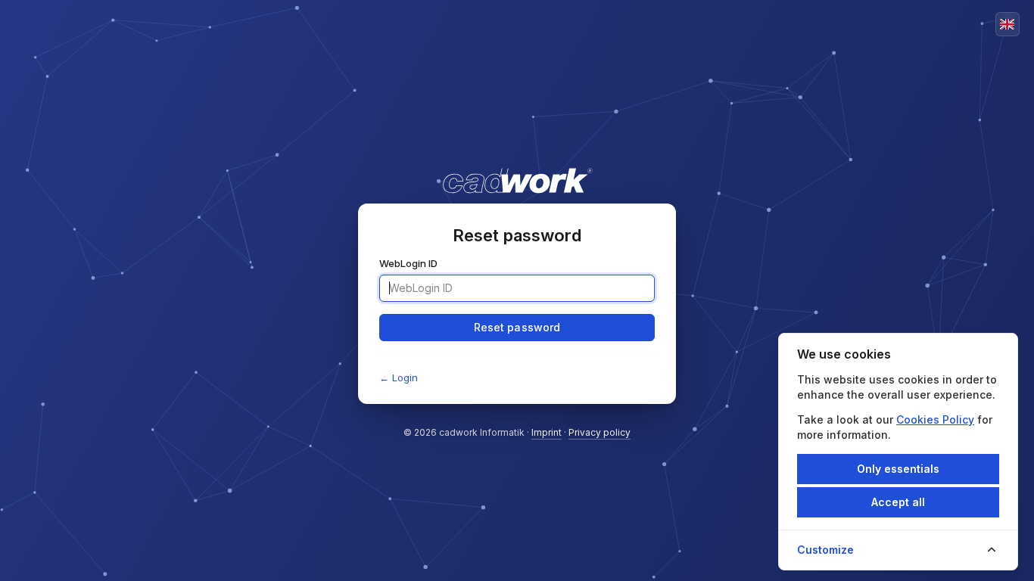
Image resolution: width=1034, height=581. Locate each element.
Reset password (517, 327)
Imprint (546, 432)
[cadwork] (516, 173)
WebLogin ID (408, 263)
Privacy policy (599, 432)
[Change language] (1007, 24)
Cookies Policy (935, 419)
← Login (398, 377)
